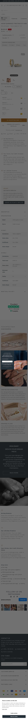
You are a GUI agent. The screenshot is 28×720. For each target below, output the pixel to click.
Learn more (4, 709)
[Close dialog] (26, 351)
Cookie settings (14, 713)
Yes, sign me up (7, 361)
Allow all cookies (14, 716)
